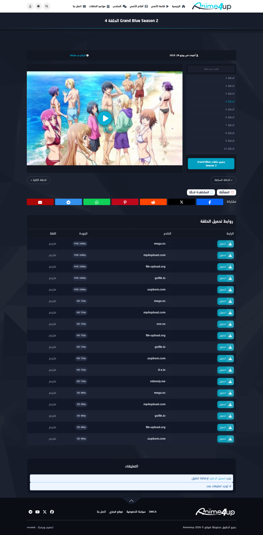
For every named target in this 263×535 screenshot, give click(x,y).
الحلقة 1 (229, 78)
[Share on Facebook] (209, 202)
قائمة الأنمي (158, 6)
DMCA (153, 512)
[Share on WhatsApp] (96, 202)
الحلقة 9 (229, 140)
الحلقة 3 (229, 93)
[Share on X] (181, 202)
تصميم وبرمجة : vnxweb (40, 527)
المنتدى (117, 6)
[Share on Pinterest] (125, 202)
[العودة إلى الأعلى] (131, 501)
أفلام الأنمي (136, 6)
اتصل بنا (77, 6)
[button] (46, 6)
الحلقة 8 (229, 133)
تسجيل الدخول (217, 478)
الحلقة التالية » (39, 180)
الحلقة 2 (229, 86)
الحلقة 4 (229, 101)
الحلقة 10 (229, 148)
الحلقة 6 (229, 117)
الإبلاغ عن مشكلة (78, 55)
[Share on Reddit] (153, 202)
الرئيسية (176, 6)
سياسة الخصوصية (135, 512)
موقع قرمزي (116, 512)
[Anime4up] (212, 7)
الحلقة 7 (229, 125)
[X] (44, 511)
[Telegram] (30, 511)
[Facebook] (51, 511)
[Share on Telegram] (68, 202)
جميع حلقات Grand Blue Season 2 (211, 163)
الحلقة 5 (229, 109)
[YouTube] (37, 511)
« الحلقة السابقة (223, 180)
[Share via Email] (40, 202)
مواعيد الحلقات (97, 6)
